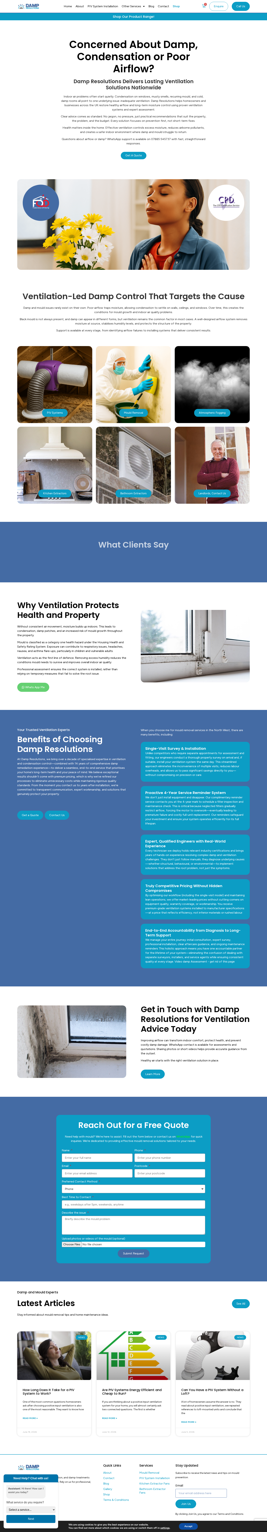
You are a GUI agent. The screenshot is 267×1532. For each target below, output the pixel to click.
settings (165, 1528)
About (80, 6)
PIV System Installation (103, 6)
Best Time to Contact (77, 1197)
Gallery (107, 1489)
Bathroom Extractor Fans (152, 1490)
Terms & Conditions (116, 1500)
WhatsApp (183, 1136)
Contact (163, 6)
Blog (151, 6)
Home (68, 6)
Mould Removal (149, 1472)
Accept (188, 1526)
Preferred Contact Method (80, 1181)
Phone (139, 1150)
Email (65, 1166)
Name (66, 1150)
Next (31, 1518)
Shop (176, 6)
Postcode (141, 1166)
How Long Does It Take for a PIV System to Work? (48, 1392)
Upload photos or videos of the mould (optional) (93, 1238)
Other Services (131, 6)
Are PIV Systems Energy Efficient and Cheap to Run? (132, 1392)
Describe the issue (74, 1212)
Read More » (30, 1418)
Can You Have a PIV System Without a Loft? (212, 1392)
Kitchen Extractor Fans (154, 1483)
